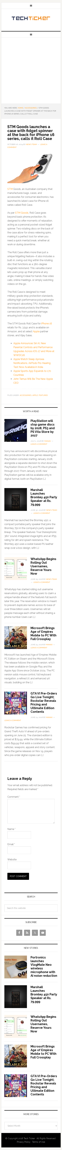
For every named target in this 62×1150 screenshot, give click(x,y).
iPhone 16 (46, 323)
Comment (13, 796)
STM (10, 189)
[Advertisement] (31, 70)
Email (11, 844)
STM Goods (21, 212)
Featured (43, 395)
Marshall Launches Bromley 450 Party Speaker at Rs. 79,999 (44, 497)
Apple (36, 331)
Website (12, 859)
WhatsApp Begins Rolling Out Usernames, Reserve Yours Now (43, 566)
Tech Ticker (31, 19)
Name (11, 829)
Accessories (25, 395)
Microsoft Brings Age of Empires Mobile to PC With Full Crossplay (43, 633)
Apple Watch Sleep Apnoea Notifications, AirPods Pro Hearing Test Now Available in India (32, 363)
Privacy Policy (23, 1142)
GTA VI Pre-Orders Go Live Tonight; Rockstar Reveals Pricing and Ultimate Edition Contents (44, 703)
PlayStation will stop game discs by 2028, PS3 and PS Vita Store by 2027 (43, 428)
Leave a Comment (39, 444)
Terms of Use (38, 1142)
